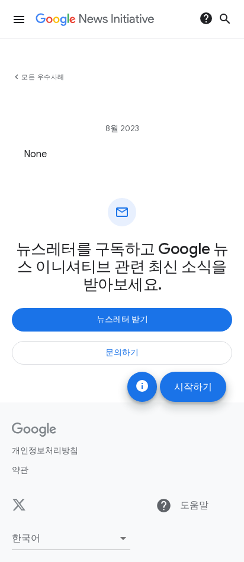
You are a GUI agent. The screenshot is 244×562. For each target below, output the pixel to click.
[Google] (34, 430)
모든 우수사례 (43, 77)
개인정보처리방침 (45, 450)
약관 (20, 469)
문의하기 (122, 352)
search (225, 19)
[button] (71, 538)
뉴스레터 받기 (122, 319)
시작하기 (193, 387)
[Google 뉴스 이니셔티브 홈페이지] (95, 19)
